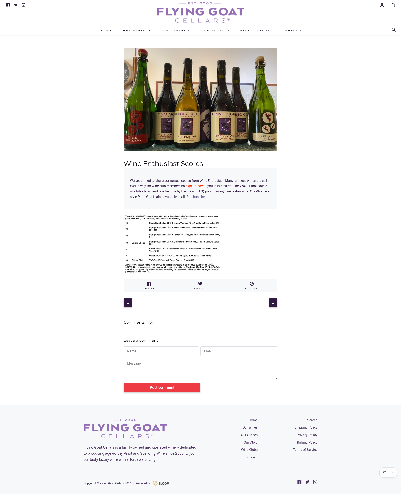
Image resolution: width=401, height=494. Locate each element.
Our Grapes (174, 30)
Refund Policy (307, 442)
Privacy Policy (307, 435)
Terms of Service (305, 450)
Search (312, 420)
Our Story (214, 30)
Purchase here (197, 197)
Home (106, 30)
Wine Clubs (253, 30)
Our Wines (135, 30)
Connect (290, 30)
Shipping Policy (305, 427)
